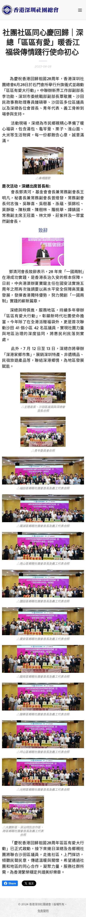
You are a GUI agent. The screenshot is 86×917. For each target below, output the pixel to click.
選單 (80, 10)
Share (12, 883)
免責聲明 (43, 911)
